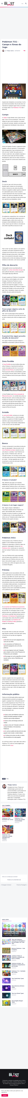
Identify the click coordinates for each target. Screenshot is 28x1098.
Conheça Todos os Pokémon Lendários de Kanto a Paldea (18, 957)
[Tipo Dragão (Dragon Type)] (6, 1003)
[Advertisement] (14, 23)
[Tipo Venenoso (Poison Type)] (6, 988)
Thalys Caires (12, 785)
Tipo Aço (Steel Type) (18, 993)
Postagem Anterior (6, 885)
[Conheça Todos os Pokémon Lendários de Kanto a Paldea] (6, 958)
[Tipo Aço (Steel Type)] (6, 995)
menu (12, 745)
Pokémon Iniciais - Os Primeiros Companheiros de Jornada (18, 965)
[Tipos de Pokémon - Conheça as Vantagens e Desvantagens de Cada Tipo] (6, 941)
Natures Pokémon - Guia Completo (18, 949)
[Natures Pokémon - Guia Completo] (6, 950)
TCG (7, 778)
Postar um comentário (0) (14, 879)
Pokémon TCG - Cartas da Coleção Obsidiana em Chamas (7, 837)
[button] (2, 3)
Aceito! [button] (5, 1095)
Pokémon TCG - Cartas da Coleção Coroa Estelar (20, 820)
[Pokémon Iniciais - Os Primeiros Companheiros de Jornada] (6, 965)
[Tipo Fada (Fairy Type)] (6, 980)
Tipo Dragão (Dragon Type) (17, 1001)
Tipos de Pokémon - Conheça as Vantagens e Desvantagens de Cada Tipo (18, 941)
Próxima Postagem (21, 885)
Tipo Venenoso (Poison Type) (18, 986)
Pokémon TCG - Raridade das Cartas (7, 819)
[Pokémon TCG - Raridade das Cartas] (6, 973)
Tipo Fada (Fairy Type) (18, 978)
